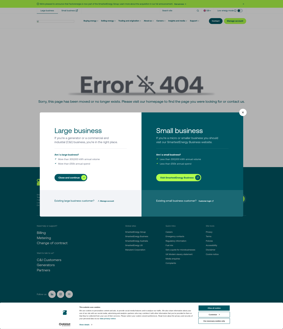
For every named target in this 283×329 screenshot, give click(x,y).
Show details (84, 325)
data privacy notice (108, 319)
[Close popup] (243, 112)
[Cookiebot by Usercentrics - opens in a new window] (64, 324)
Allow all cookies (214, 308)
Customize (213, 314)
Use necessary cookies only (214, 321)
